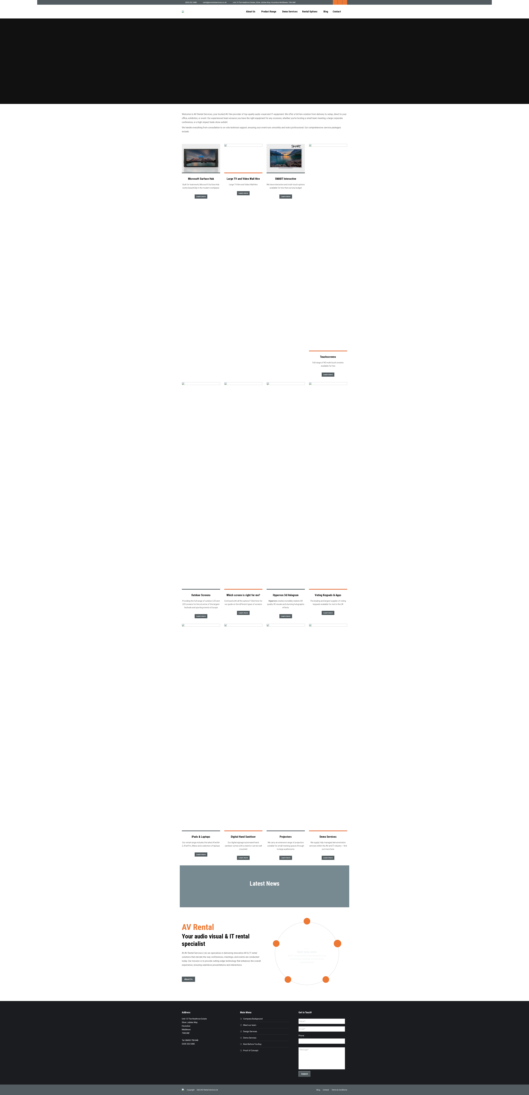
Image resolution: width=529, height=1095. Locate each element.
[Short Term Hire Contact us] (307, 921)
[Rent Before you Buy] (337, 943)
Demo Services (249, 1038)
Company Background (253, 1019)
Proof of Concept (250, 1050)
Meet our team (249, 1025)
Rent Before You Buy (252, 1044)
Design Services (250, 1031)
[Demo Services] (288, 979)
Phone (302, 1035)
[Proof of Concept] (325, 979)
